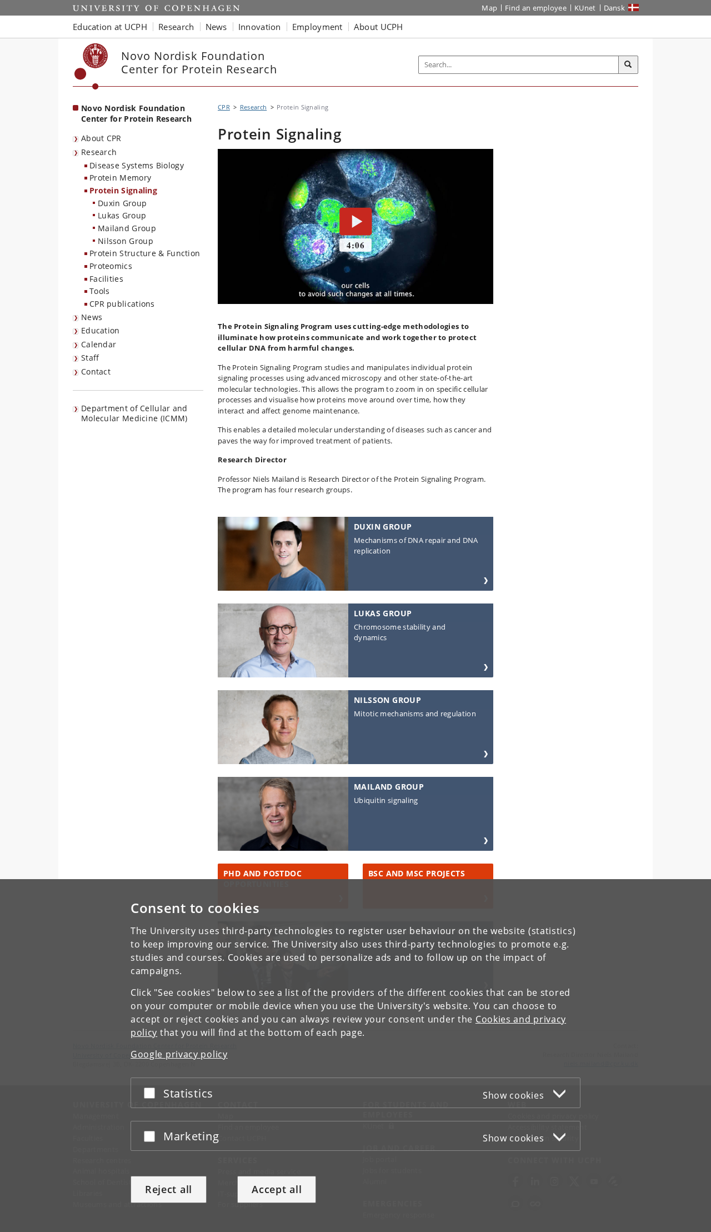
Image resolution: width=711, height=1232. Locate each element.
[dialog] (355, 1055)
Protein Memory (120, 177)
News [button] (216, 26)
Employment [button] (317, 26)
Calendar (98, 344)
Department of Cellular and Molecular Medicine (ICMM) (134, 413)
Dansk (614, 8)
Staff (90, 357)
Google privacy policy (179, 1054)
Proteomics (110, 266)
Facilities (106, 278)
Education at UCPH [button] (110, 26)
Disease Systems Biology (136, 165)
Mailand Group (127, 228)
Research (99, 152)
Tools (99, 291)
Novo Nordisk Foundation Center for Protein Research (136, 113)
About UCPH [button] (378, 26)
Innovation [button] (259, 26)
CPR (224, 107)
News (91, 317)
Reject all (168, 1189)
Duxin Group (122, 203)
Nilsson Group (125, 241)
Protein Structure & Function (144, 253)
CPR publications (122, 303)
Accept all (277, 1189)
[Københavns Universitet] (91, 66)
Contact (96, 371)
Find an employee (536, 8)
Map (489, 8)
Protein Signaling (123, 190)
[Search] (628, 65)
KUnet (585, 8)
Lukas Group (122, 215)
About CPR (101, 138)
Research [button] (176, 26)
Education (100, 330)
